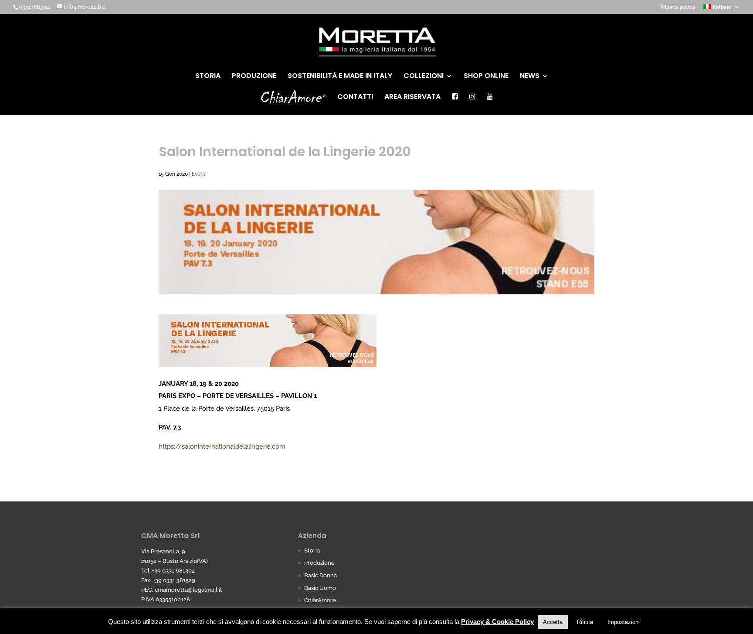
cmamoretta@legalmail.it (188, 589)
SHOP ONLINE (486, 77)
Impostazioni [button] (623, 622)
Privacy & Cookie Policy (497, 621)
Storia (207, 77)
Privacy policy (677, 7)
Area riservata (412, 98)
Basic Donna (320, 575)
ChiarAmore (320, 600)
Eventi (199, 174)
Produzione (254, 77)
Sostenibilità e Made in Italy (340, 77)
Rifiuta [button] (585, 622)
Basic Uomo (320, 588)
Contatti (355, 98)
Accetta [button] (553, 622)
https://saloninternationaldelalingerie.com (222, 446)
